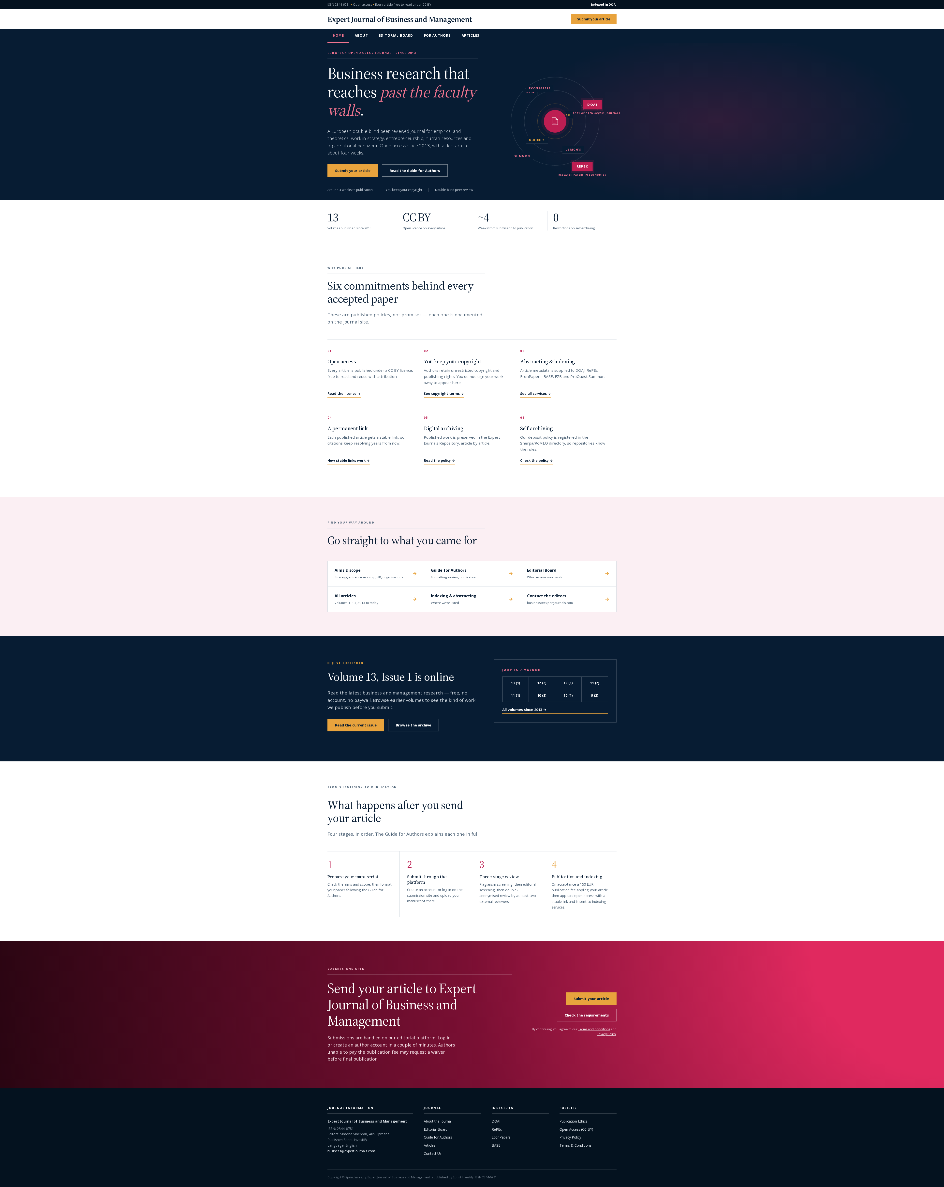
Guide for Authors (438, 1137)
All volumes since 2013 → (524, 709)
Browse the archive (413, 725)
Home (338, 35)
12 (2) (541, 682)
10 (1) (568, 695)
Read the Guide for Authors (415, 170)
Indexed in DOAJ (604, 4)
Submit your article (593, 19)
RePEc (497, 1129)
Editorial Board (396, 35)
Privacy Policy (606, 1034)
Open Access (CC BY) (576, 1129)
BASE (496, 1145)
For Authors (437, 35)
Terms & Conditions (575, 1145)
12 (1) (568, 682)
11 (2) (594, 682)
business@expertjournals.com (351, 1151)
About (361, 35)
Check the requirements (587, 1015)
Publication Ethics (573, 1121)
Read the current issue (356, 725)
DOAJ (496, 1121)
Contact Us (433, 1153)
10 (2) (541, 695)
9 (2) (594, 695)
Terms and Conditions (594, 1029)
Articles (471, 35)
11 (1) (515, 695)
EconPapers (501, 1137)
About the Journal (438, 1121)
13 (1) (515, 682)
